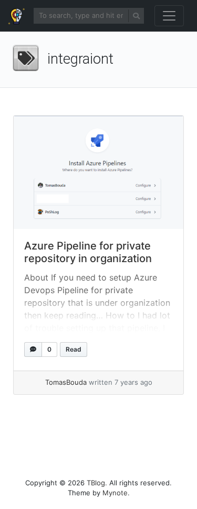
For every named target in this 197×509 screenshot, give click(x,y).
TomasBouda (66, 382)
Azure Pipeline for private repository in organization (88, 252)
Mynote (115, 492)
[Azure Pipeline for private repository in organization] (98, 172)
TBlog (96, 482)
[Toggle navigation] (169, 15)
